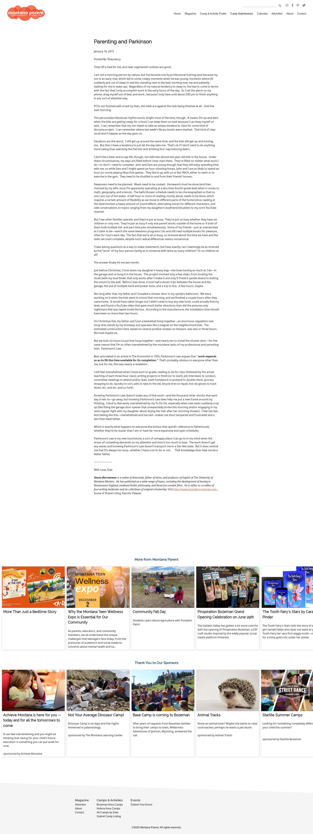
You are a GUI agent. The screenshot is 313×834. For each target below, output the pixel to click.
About (289, 13)
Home (177, 13)
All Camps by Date (107, 812)
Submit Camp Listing (109, 816)
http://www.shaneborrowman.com (195, 489)
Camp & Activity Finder (213, 13)
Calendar (262, 13)
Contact (301, 13)
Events (135, 800)
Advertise (277, 13)
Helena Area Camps (108, 808)
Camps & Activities (110, 800)
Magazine (190, 13)
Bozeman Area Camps (110, 804)
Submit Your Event (141, 804)
